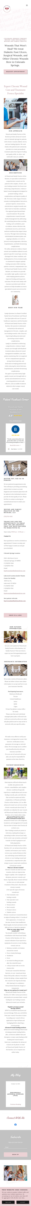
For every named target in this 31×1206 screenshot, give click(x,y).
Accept (22, 1202)
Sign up (15, 1154)
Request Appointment (15, 71)
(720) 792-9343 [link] (8, 516)
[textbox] (15, 1146)
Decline (8, 1202)
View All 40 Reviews (15, 421)
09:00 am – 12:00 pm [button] (17, 532)
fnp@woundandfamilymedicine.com (14, 571)
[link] (7, 5)
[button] (26, 5)
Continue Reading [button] (15, 1104)
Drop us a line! (15, 615)
